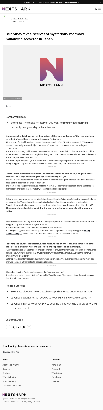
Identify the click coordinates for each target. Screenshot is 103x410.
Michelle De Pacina (20, 19)
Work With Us (9, 377)
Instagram (57, 365)
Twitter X (56, 369)
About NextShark (11, 365)
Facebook (56, 377)
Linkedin (55, 381)
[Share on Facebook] (8, 327)
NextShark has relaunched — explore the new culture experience (51, 2)
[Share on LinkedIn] (18, 327)
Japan (8, 106)
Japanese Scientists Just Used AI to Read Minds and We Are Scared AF (51, 297)
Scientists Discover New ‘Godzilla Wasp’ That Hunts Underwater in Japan (52, 291)
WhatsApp (57, 373)
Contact (6, 373)
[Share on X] (13, 327)
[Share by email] (24, 327)
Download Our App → (12, 352)
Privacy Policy (9, 381)
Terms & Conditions (12, 385)
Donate (6, 369)
